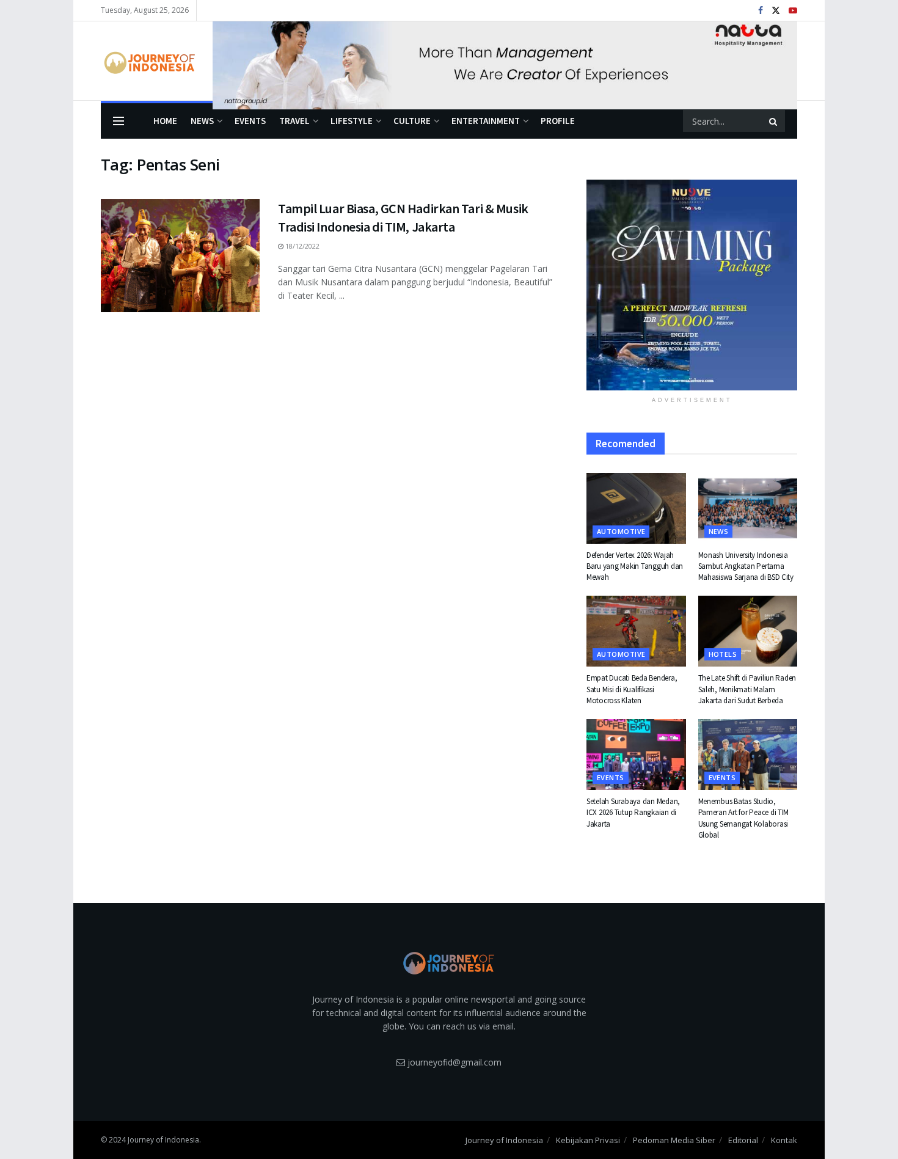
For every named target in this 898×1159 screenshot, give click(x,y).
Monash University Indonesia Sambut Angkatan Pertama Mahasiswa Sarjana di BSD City (746, 566)
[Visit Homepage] (148, 61)
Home (165, 120)
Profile (558, 120)
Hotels (723, 654)
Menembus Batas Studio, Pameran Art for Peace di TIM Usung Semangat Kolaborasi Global (743, 818)
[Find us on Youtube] (793, 10)
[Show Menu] (118, 121)
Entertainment (485, 120)
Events (250, 120)
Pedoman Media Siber (674, 1140)
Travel (294, 120)
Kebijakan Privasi (588, 1140)
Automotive (621, 531)
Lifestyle (351, 120)
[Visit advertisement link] (505, 61)
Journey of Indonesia (504, 1140)
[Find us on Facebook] (760, 10)
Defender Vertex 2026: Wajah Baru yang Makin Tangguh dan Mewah (634, 566)
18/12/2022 (301, 245)
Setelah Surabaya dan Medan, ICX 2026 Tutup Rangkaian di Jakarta (633, 812)
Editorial (743, 1140)
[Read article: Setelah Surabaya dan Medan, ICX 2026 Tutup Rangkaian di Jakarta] (636, 754)
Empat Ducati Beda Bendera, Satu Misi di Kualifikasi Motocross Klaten (631, 689)
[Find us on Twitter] (776, 10)
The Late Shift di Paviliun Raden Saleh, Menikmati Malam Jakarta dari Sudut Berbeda (747, 689)
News (202, 120)
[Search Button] (774, 121)
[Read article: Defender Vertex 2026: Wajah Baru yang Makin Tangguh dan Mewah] (636, 508)
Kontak (784, 1140)
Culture (412, 120)
